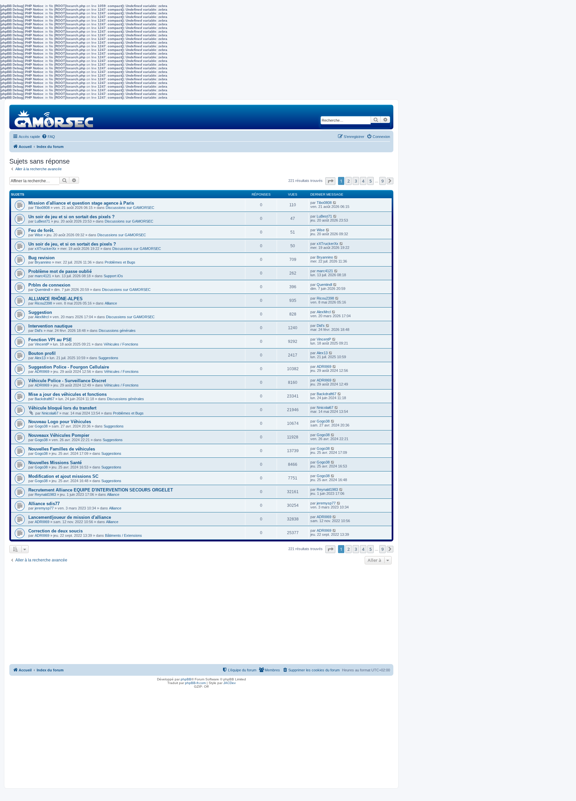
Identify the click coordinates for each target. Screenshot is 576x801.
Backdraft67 (44, 399)
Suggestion (40, 312)
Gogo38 (41, 426)
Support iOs (113, 276)
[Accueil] (54, 116)
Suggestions (108, 358)
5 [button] (370, 181)
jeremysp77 (44, 508)
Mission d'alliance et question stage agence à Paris (81, 203)
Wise (39, 235)
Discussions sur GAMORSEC (130, 208)
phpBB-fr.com (195, 683)
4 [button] (363, 181)
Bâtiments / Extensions (123, 535)
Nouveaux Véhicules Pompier (58, 435)
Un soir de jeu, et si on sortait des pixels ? (72, 244)
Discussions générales (117, 331)
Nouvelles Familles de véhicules (61, 448)
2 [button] (348, 181)
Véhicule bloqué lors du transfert (62, 407)
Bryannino (43, 262)
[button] (330, 181)
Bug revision (41, 257)
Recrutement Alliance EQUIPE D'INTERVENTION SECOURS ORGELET (100, 489)
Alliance (111, 303)
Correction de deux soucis (55, 530)
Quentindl (42, 290)
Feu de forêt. (41, 230)
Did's (39, 331)
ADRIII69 (42, 372)
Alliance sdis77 (44, 503)
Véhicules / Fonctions (121, 344)
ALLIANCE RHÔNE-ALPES (55, 298)
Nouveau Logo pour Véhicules (59, 421)
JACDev (229, 683)
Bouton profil (42, 353)
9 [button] (382, 181)
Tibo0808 (42, 208)
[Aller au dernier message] (335, 202)
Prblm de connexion (49, 285)
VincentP (42, 344)
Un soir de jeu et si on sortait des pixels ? (71, 216)
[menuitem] (48, 137)
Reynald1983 (45, 494)
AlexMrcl (42, 317)
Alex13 (40, 358)
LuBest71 (42, 221)
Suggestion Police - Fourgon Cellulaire (68, 367)
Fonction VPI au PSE (50, 339)
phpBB (186, 679)
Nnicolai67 (50, 413)
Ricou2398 (43, 303)
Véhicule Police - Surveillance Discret (67, 380)
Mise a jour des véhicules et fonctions (67, 394)
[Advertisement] (201, 616)
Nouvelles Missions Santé (55, 462)
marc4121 (43, 276)
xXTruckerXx (45, 249)
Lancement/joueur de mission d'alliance (69, 517)
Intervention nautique (50, 326)
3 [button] (356, 181)
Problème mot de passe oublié (60, 271)
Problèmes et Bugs (120, 262)
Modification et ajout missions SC (63, 476)
